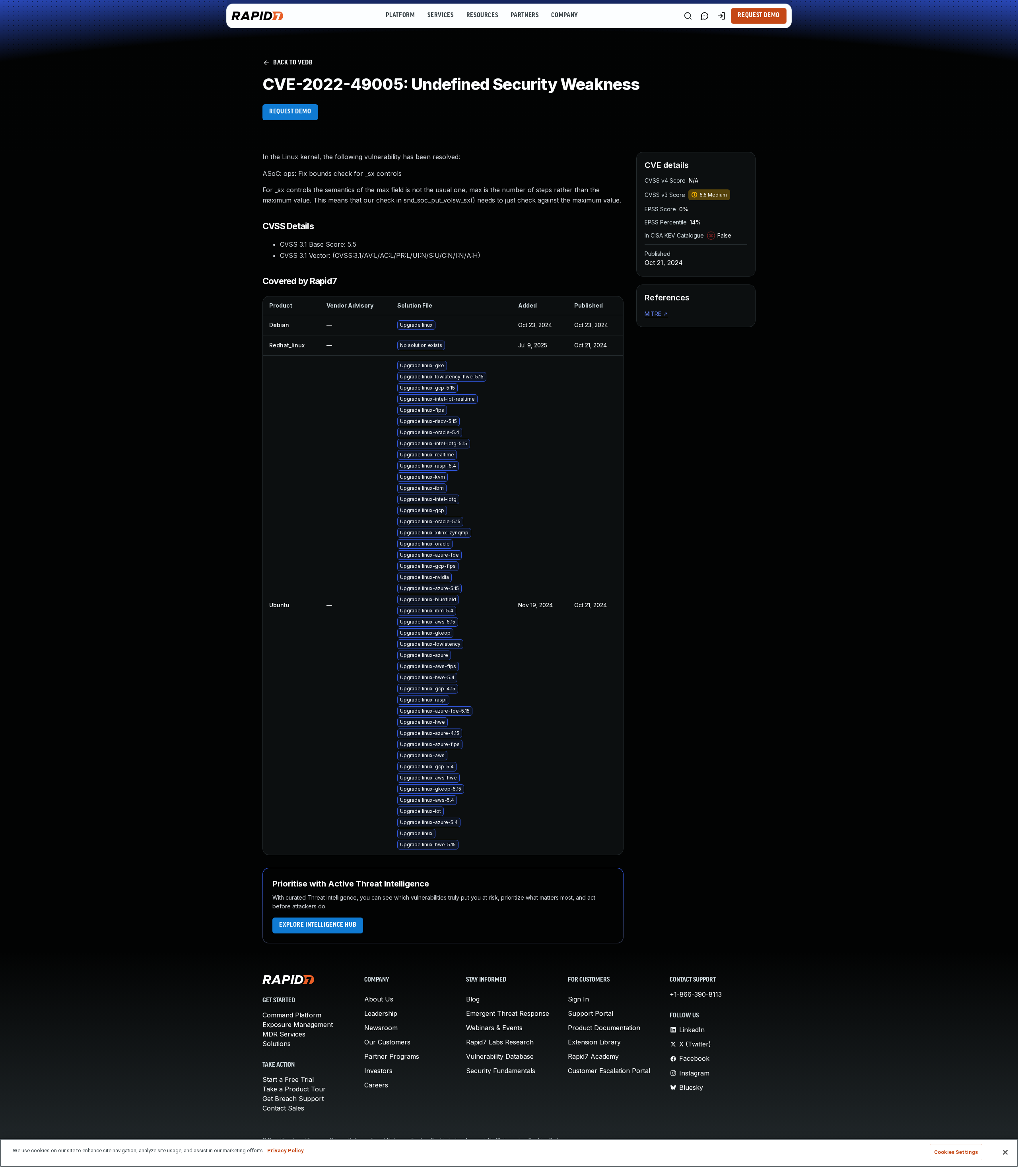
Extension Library (594, 1042)
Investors (378, 1071)
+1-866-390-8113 (696, 994)
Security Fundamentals (500, 1071)
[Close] (1005, 1152)
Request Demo (759, 15)
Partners (524, 15)
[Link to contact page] (704, 16)
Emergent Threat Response (507, 1013)
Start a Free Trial (288, 1079)
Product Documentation (604, 1028)
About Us (378, 999)
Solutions (276, 1044)
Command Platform (291, 1015)
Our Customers (387, 1042)
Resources (482, 15)
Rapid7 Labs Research (500, 1042)
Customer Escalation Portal (609, 1071)
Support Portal (590, 1013)
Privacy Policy (285, 1150)
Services (440, 15)
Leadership (380, 1013)
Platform (400, 15)
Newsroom (381, 1028)
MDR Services (283, 1034)
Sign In (578, 999)
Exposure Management (297, 1025)
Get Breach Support (293, 1099)
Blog (473, 999)
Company (564, 15)
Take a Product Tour (294, 1089)
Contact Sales (283, 1108)
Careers (376, 1085)
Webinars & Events (494, 1028)
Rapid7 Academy (593, 1056)
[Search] (688, 16)
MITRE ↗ (656, 313)
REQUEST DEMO (290, 112)
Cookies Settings (956, 1152)
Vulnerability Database (500, 1056)
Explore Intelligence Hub (317, 925)
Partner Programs (391, 1056)
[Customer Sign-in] (721, 16)
